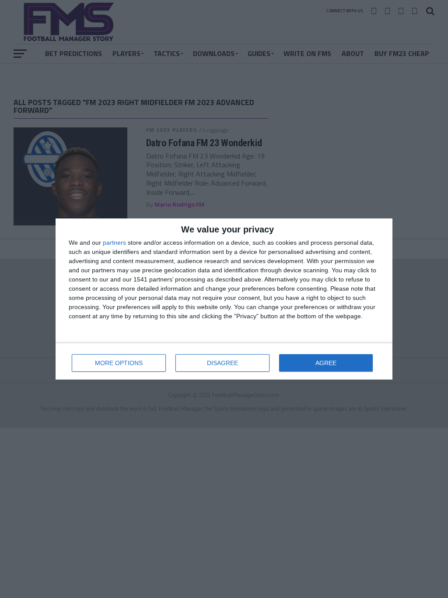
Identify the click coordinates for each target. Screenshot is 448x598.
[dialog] (224, 299)
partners (114, 242)
